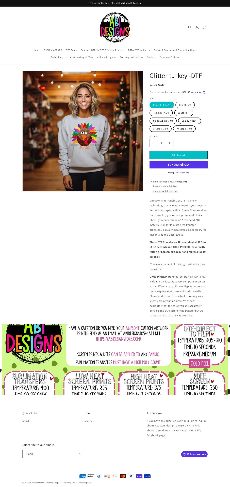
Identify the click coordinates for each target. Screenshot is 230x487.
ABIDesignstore (36, 482)
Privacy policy (85, 482)
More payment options (178, 172)
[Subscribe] (79, 454)
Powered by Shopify (52, 482)
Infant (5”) (185, 104)
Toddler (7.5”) (161, 112)
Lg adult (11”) (189, 120)
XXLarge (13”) (184, 128)
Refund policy (70, 482)
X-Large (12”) (160, 128)
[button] (102, 50)
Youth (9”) (184, 112)
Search (26, 420)
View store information (165, 191)
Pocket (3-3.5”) (161, 104)
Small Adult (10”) (163, 120)
